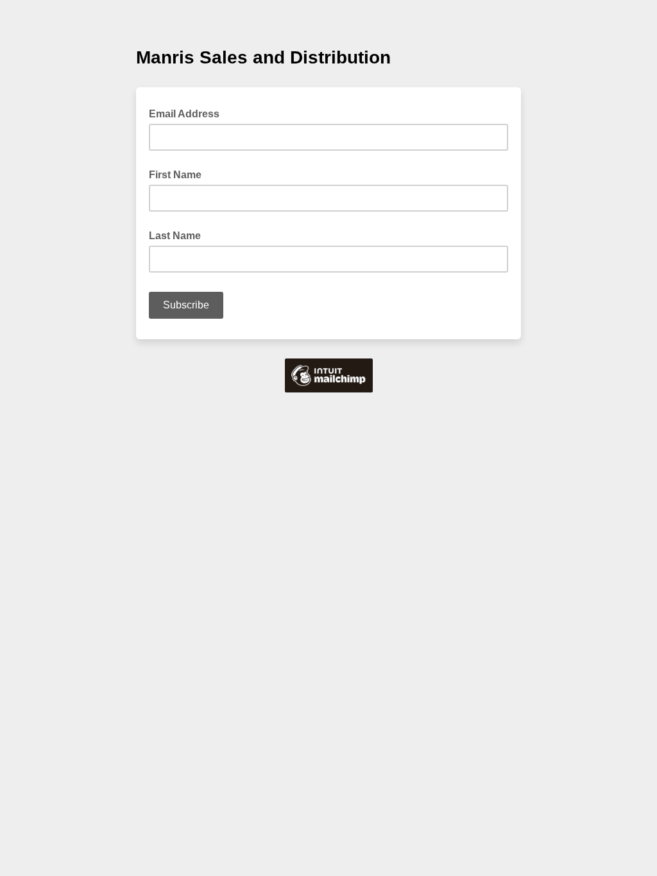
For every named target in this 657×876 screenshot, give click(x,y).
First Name (175, 174)
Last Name (175, 235)
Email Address (188, 113)
